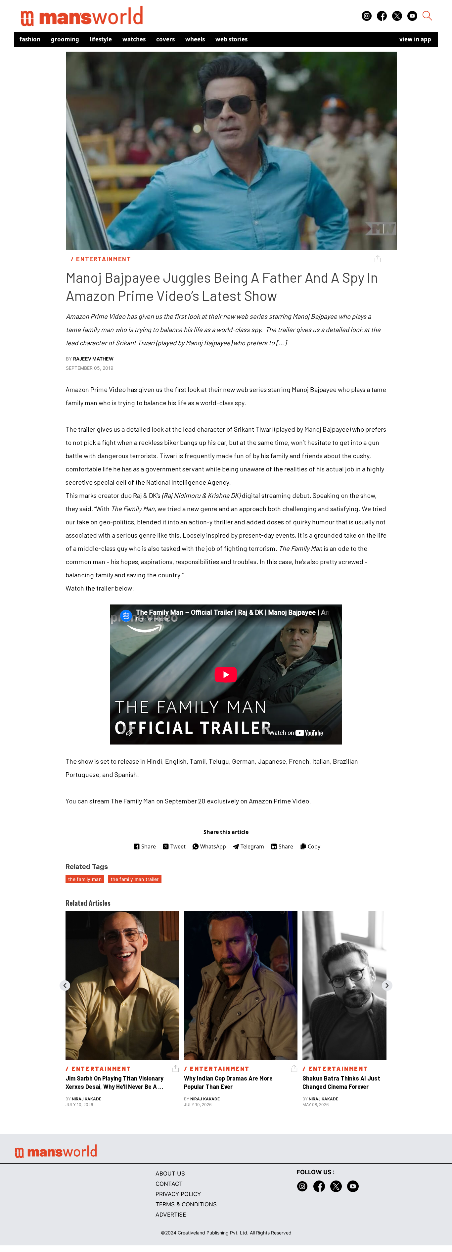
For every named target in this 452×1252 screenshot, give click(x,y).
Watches (134, 39)
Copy (314, 846)
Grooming (65, 39)
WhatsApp (213, 846)
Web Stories (231, 39)
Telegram (252, 846)
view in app (415, 39)
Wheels (195, 39)
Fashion (30, 39)
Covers (165, 39)
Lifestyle (101, 39)
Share (148, 846)
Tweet (178, 846)
